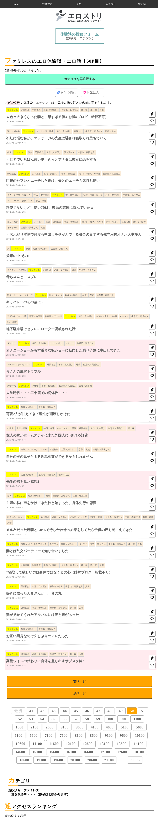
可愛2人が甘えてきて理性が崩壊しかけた (38, 414)
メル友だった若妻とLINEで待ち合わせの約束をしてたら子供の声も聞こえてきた (69, 530)
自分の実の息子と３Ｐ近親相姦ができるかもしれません (49, 456)
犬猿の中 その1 (18, 256)
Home (16, 4)
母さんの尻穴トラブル (23, 371)
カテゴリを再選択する (79, 79)
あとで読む (68, 92)
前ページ (79, 681)
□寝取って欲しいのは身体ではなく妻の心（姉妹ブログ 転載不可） (59, 572)
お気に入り (94, 92)
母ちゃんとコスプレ (21, 277)
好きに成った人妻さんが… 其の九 (34, 593)
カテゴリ (111, 4)
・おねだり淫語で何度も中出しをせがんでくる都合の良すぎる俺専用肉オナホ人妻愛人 (73, 234)
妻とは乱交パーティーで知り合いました (37, 551)
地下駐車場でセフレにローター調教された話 (41, 329)
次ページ (79, 693)
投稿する (47, 4)
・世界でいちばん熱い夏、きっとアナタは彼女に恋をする (51, 159)
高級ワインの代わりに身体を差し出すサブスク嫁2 (45, 661)
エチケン (42, 102)
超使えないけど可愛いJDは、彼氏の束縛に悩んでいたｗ (50, 207)
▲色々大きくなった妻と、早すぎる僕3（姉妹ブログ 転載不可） (57, 117)
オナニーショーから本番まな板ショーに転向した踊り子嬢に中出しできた (63, 350)
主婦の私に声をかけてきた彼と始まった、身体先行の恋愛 (51, 503)
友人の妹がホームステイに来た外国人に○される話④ (47, 435)
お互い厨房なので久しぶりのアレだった (37, 636)
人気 (79, 4)
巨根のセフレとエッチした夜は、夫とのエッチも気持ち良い (53, 181)
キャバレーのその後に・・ (27, 302)
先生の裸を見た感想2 (22, 481)
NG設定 (142, 4)
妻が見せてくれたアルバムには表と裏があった (42, 615)
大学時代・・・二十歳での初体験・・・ (37, 393)
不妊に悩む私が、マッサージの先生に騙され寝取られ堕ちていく (56, 138)
